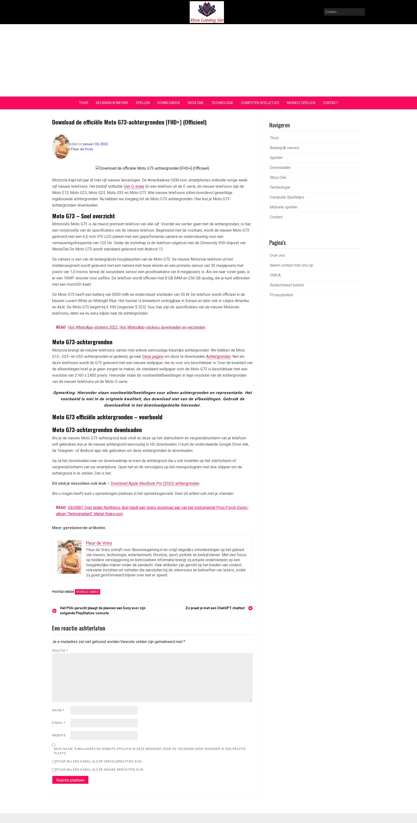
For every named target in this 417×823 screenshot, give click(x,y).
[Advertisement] (208, 60)
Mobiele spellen (301, 103)
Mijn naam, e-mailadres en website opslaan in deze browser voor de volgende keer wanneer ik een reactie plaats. (150, 751)
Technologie (222, 103)
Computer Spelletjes (260, 103)
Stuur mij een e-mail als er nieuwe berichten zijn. (99, 769)
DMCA (275, 275)
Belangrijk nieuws (112, 103)
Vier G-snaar (134, 186)
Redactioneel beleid (287, 285)
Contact (330, 103)
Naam (58, 710)
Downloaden (168, 103)
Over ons (277, 255)
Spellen (143, 103)
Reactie (60, 650)
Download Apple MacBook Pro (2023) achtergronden (155, 483)
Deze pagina (152, 356)
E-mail (58, 723)
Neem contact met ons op (291, 265)
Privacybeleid (281, 295)
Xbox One (196, 103)
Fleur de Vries (82, 149)
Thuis (83, 103)
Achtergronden (218, 356)
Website (59, 735)
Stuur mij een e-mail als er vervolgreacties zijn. (99, 761)
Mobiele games (87, 592)
